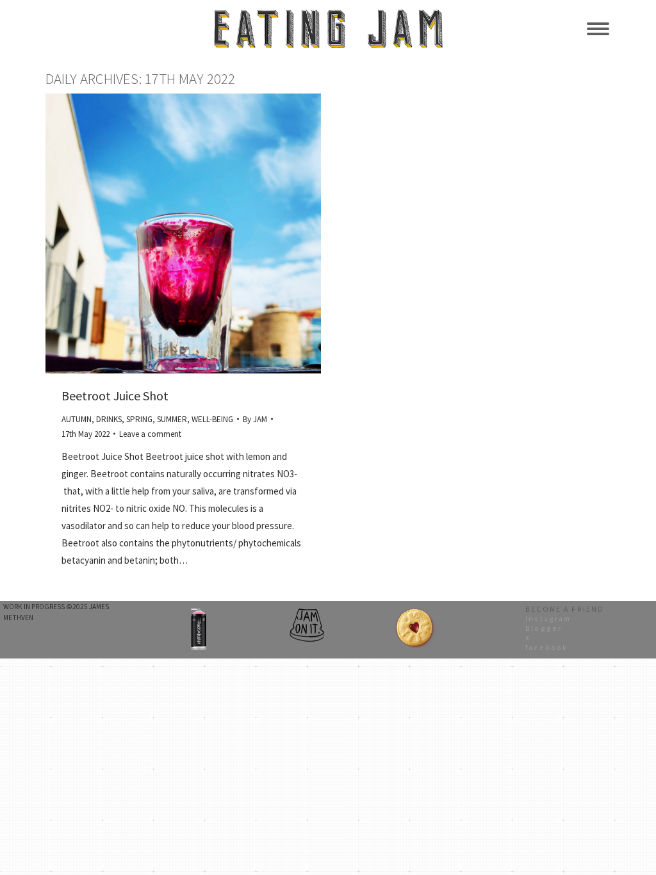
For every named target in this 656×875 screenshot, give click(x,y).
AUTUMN (77, 419)
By (255, 419)
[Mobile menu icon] (598, 29)
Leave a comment (150, 434)
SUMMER (172, 419)
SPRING (139, 419)
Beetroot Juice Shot (115, 396)
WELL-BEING (212, 419)
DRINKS (109, 419)
